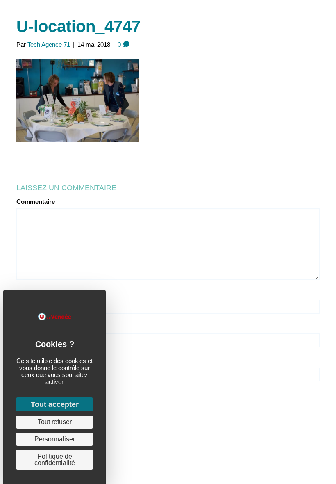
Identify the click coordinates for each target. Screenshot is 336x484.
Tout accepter (55, 404)
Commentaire (35, 201)
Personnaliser (54, 439)
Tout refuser (55, 421)
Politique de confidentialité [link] (54, 459)
